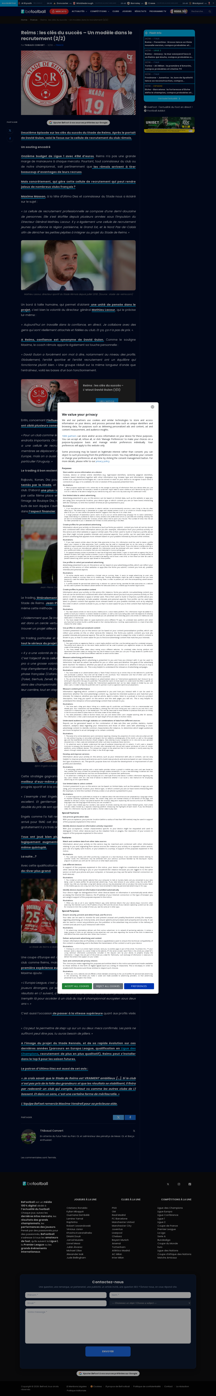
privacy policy (102, 461)
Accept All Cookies (77, 986)
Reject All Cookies (108, 986)
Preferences (139, 986)
